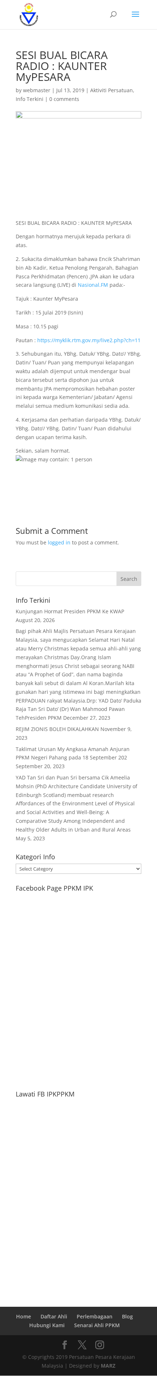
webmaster (36, 90)
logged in (59, 542)
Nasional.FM (93, 284)
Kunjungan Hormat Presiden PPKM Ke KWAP (70, 611)
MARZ (108, 1365)
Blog (127, 1316)
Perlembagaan (94, 1316)
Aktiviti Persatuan (111, 90)
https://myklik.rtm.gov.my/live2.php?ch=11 (89, 340)
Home (23, 1316)
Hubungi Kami (47, 1325)
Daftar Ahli (54, 1316)
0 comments (64, 98)
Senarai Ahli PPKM (97, 1325)
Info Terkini (29, 98)
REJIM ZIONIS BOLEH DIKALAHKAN (57, 729)
